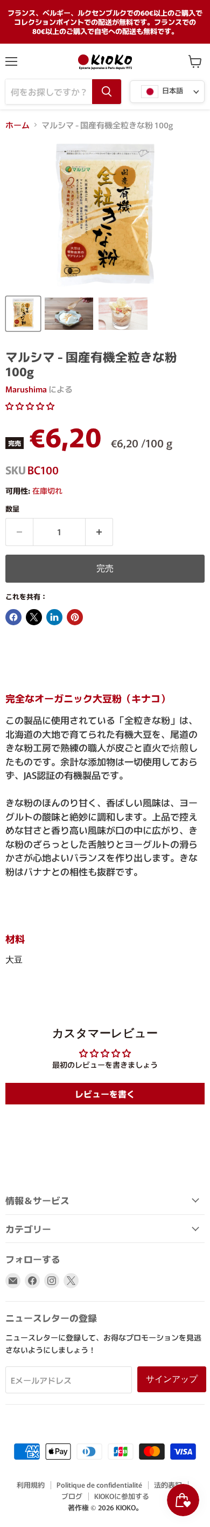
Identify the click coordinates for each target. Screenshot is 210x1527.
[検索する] (106, 91)
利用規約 (31, 1485)
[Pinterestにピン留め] (75, 617)
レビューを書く (105, 1093)
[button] (29, 405)
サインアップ (172, 1379)
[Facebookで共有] (13, 617)
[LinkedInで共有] (54, 617)
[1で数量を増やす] (99, 532)
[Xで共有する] (34, 617)
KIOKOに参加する (121, 1496)
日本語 (171, 91)
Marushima (26, 389)
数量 (12, 509)
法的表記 (168, 1485)
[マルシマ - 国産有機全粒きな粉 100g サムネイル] (23, 313)
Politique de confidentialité (99, 1485)
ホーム (17, 124)
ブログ (71, 1496)
